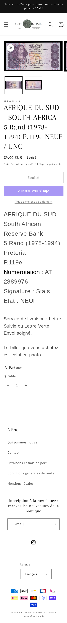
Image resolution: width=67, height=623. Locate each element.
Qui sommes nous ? (22, 442)
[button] (6, 24)
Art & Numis (25, 612)
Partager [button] (15, 367)
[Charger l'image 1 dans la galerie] (13, 85)
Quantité (10, 376)
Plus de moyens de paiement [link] (33, 201)
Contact (13, 452)
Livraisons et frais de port (27, 463)
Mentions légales (20, 483)
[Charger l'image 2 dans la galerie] (33, 85)
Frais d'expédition (14, 164)
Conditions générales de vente (30, 473)
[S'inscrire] (54, 524)
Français (31, 574)
